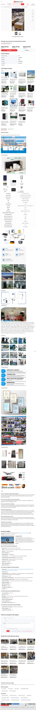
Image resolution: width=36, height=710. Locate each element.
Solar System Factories (13, 695)
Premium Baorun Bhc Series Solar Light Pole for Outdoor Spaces (13, 661)
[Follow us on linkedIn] (25, 705)
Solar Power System (5, 570)
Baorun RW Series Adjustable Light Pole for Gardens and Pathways (4, 675)
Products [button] (9, 4)
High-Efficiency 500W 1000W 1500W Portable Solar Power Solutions (4, 108)
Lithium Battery (15, 570)
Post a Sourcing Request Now (27, 631)
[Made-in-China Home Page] (18, 2)
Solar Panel (10, 570)
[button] (1, 1)
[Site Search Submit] (22, 4)
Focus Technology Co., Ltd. (11, 707)
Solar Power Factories (21, 695)
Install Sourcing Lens (5, 705)
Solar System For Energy (5, 697)
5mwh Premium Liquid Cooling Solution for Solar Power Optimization (22, 80)
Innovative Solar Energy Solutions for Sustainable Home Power (4, 122)
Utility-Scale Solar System (24, 688)
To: (5, 620)
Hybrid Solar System (5, 690)
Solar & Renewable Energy (16, 6)
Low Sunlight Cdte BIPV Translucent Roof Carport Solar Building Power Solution (5, 94)
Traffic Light (26, 569)
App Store (3, 703)
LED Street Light (15, 569)
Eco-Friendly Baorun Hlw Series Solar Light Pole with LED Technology (22, 647)
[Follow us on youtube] (33, 703)
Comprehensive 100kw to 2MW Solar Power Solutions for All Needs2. (5, 80)
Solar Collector (17, 688)
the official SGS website (23, 532)
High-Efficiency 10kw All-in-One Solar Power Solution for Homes (13, 80)
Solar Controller (10, 688)
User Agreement (23, 707)
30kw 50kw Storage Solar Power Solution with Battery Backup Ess (31, 108)
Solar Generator (4, 688)
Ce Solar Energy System (24, 697)
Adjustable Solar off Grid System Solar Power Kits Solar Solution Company (13, 108)
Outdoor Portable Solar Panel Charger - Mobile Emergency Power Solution (21, 122)
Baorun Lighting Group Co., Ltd (7, 42)
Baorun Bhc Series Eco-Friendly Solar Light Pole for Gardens (4, 661)
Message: (4, 623)
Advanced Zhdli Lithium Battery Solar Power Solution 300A (13, 122)
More (2, 701)
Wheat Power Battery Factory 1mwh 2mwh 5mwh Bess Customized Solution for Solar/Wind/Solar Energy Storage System (30, 80)
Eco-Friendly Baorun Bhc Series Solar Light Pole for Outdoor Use (31, 647)
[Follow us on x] (30, 703)
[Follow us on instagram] (31, 703)
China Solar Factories (5, 695)
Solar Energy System (24, 6)
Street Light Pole (21, 569)
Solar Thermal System (13, 690)
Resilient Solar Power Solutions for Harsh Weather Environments (30, 94)
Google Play (9, 703)
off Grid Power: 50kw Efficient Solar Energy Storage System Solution (22, 108)
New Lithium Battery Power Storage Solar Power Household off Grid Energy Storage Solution (13, 94)
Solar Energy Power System (15, 697)
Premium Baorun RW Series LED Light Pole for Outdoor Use (13, 675)
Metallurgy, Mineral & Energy (8, 6)
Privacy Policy (32, 707)
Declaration (27, 707)
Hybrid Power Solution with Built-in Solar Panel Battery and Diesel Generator (21, 94)
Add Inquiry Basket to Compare (18, 36)
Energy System (29, 695)
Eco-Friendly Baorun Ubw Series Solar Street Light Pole (22, 661)
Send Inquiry (9, 50)
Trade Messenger (16, 703)
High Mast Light (30, 569)
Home (2, 6)
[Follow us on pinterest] (34, 703)
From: (5, 618)
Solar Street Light (10, 569)
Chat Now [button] (27, 50)
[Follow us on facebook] (29, 703)
